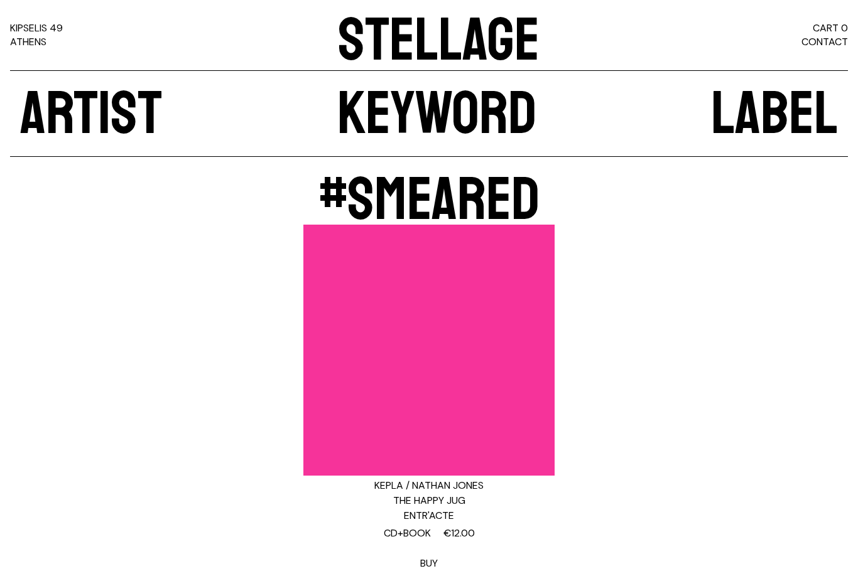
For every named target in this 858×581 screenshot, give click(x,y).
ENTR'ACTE (429, 515)
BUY (429, 548)
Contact (824, 41)
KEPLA (388, 485)
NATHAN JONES (448, 485)
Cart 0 (830, 28)
